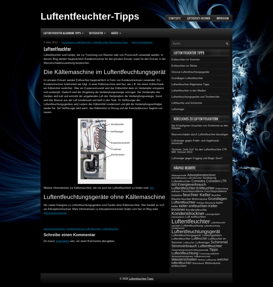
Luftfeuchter (189, 242)
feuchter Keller (197, 194)
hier (152, 187)
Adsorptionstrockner (55, 213)
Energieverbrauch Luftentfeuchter (188, 186)
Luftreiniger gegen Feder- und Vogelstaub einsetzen (195, 142)
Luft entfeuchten (195, 216)
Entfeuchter (205, 188)
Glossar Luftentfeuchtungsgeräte (190, 71)
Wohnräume (198, 263)
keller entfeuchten (193, 206)
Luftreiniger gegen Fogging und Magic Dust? (196, 158)
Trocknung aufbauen (209, 253)
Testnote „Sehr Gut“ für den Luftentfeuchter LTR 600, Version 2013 (199, 151)
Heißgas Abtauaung (205, 203)
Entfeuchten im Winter (184, 65)
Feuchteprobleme (192, 191)
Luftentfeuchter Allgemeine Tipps (64, 33)
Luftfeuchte (199, 238)
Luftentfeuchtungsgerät (195, 231)
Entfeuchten (97, 33)
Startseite (175, 18)
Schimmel (219, 242)
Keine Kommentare (142, 42)
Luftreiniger (177, 109)
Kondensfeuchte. (196, 209)
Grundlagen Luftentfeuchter (76, 42)
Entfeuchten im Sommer (185, 59)
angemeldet (62, 241)
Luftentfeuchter (110, 229)
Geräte (116, 33)
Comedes (198, 181)
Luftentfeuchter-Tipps (90, 16)
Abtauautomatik (178, 175)
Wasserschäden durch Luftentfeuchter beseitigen (199, 134)
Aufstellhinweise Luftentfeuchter (186, 178)
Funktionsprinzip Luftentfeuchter (83, 229)
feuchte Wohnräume (194, 199)
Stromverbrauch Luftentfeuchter (196, 246)
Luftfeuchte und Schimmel (186, 102)
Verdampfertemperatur (182, 256)
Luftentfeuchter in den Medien (188, 90)
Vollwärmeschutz (202, 256)
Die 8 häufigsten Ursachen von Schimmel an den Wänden (199, 127)
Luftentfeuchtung (192, 225)
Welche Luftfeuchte (207, 260)
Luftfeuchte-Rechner (198, 18)
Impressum (223, 18)
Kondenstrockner (187, 213)
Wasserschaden (184, 259)
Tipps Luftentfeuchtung (194, 251)
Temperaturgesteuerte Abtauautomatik (189, 250)
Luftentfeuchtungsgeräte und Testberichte (195, 96)
